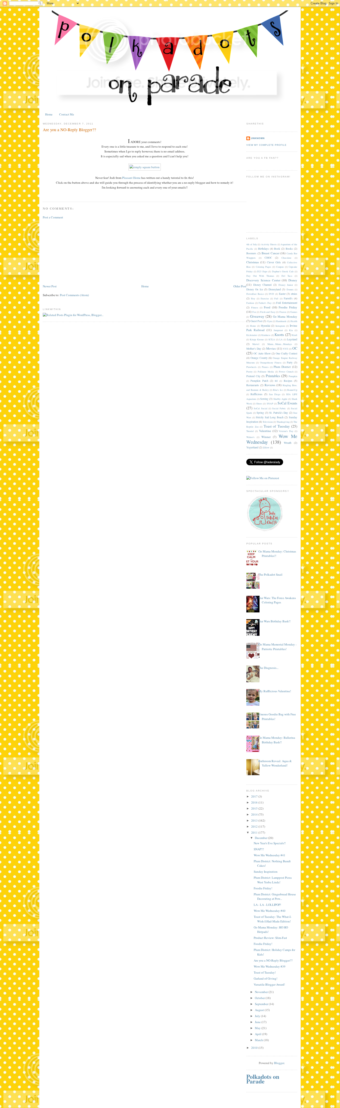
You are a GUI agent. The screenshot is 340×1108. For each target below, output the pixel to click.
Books (289, 248)
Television (268, 421)
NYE (285, 348)
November (262, 992)
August (260, 1010)
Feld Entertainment (286, 302)
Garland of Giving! (265, 978)
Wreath (287, 442)
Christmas (252, 262)
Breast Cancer (270, 253)
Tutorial (250, 431)
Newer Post (50, 286)
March (259, 1040)
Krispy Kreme (257, 339)
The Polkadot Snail (270, 574)
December (261, 838)
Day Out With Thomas (260, 275)
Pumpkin (293, 376)
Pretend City (253, 376)
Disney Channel (262, 284)
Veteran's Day (286, 431)
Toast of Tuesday (277, 426)
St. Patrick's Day (278, 412)
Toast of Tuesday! (265, 972)
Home (49, 114)
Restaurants (252, 385)
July (258, 1016)
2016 (254, 802)
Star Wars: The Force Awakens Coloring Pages (277, 600)
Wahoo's (250, 437)
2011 (254, 832)
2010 (254, 1048)
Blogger (279, 1063)
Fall (276, 298)
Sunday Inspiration (266, 871)
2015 (254, 808)
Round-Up (292, 389)
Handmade (281, 321)
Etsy (253, 298)
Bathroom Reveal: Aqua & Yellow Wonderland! (275, 763)
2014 (254, 814)
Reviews (270, 385)
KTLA (272, 339)
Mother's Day (253, 348)
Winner (266, 437)
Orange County (258, 358)
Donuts (290, 289)
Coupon (280, 266)
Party (290, 362)
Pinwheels (251, 367)
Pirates (265, 367)
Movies (271, 348)
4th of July (251, 244)
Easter (282, 293)
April (258, 1034)
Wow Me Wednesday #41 (269, 855)
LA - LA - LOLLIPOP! (267, 905)
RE (276, 380)
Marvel (255, 344)
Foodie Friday (288, 307)
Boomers (251, 253)
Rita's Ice (278, 389)
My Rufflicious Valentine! (274, 691)
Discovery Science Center (263, 280)
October (260, 998)
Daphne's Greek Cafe (283, 271)
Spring (260, 412)
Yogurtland (252, 447)
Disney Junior (285, 284)
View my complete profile (266, 145)
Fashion (250, 302)
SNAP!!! (259, 849)
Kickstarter (251, 335)
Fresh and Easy (267, 311)
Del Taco (286, 275)
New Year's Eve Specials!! (270, 843)
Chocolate (286, 257)
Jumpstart (278, 330)
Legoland (292, 339)
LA (281, 339)
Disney (292, 280)
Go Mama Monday (285, 316)
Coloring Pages (263, 266)
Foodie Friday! (263, 888)
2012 (254, 826)
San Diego (274, 394)
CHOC (268, 257)
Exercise (265, 298)
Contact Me (66, 114)
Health (294, 321)
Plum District (282, 367)
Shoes (259, 403)
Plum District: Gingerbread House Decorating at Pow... (275, 896)
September (262, 1004)
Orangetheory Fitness (270, 362)
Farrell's (288, 298)
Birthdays (263, 248)
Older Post (239, 286)
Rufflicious (256, 394)
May (258, 1028)
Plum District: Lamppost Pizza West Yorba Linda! (273, 879)
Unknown (258, 138)
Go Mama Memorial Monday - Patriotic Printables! (277, 646)
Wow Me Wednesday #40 (269, 911)
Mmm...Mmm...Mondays (279, 344)
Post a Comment (53, 217)
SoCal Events (287, 403)
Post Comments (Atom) (74, 295)
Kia (291, 330)
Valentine (265, 431)
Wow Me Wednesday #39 (269, 966)
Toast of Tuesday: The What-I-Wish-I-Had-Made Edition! (272, 919)
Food (267, 307)
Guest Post (256, 321)
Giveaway (257, 316)
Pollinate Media (266, 371)
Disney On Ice (254, 289)
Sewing (264, 398)
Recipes (288, 380)
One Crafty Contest (286, 353)
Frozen (282, 311)
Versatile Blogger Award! (269, 984)
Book (277, 248)
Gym (269, 321)
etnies (294, 293)
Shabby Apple (280, 398)
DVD (271, 293)
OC (294, 348)
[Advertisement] (77, 251)
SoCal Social (260, 408)
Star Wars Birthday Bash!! (274, 621)
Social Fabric (279, 408)
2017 (254, 796)
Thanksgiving (283, 421)
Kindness (265, 335)
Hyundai (265, 325)
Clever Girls (274, 262)
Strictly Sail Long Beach (270, 417)
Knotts (279, 334)
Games (293, 311)
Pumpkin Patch (259, 380)
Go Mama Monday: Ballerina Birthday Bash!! (276, 740)
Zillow (266, 447)
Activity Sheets (269, 244)
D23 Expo (262, 271)
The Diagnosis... (268, 668)
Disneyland (275, 289)
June (258, 1022)
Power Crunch (286, 371)
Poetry (249, 371)
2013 (254, 820)
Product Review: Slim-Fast (270, 938)
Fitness (254, 307)
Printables (273, 375)
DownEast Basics (255, 293)
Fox (254, 311)
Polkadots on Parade (262, 1079)
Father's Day (265, 302)
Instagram (280, 325)
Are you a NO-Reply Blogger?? (273, 960)
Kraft (294, 335)
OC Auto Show (262, 353)
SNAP (270, 403)
